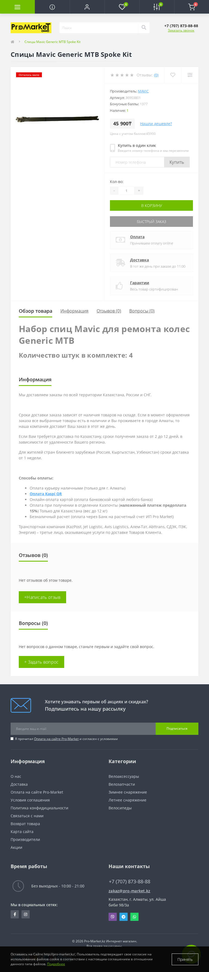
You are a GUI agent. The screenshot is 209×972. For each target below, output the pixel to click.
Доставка (139, 259)
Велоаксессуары (124, 776)
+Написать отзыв (42, 597)
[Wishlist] (172, 75)
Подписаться (177, 728)
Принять (185, 959)
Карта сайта (22, 831)
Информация (74, 311)
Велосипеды (120, 807)
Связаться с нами (27, 815)
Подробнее (56, 964)
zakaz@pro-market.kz (129, 890)
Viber (113, 917)
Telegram (123, 917)
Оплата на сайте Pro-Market (56, 738)
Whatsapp (134, 917)
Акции (16, 847)
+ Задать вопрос (41, 662)
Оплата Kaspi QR (46, 493)
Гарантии (139, 282)
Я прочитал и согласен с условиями (66, 738)
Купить (177, 162)
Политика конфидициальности (39, 807)
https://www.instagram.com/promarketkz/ (25, 914)
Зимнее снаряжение (128, 792)
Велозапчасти (122, 784)
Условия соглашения (30, 800)
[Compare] (189, 75)
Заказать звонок (181, 30)
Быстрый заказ (151, 221)
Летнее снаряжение (127, 800)
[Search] (143, 27)
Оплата (137, 236)
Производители (25, 839)
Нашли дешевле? (156, 123)
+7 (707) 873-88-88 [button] (129, 881)
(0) (156, 75)
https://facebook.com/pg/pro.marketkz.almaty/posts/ (15, 914)
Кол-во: (117, 181)
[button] (87, 7)
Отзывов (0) (109, 311)
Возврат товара (25, 823)
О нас (16, 776)
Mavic (143, 91)
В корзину (151, 205)
